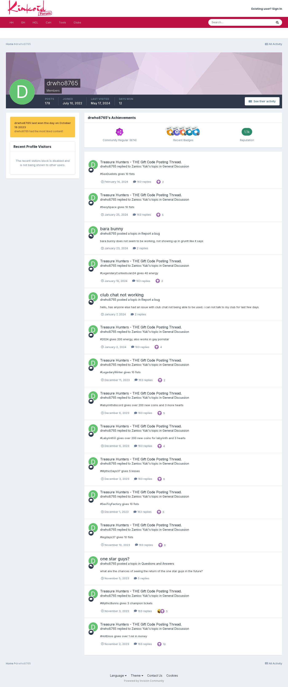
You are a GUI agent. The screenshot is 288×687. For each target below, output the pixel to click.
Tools (62, 22)
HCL (35, 22)
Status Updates (257, 22)
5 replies (143, 578)
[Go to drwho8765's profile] (93, 164)
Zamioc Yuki (140, 166)
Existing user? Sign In (266, 8)
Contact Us (154, 675)
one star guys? (114, 558)
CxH (48, 22)
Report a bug (150, 233)
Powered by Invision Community (144, 680)
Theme (136, 675)
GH (23, 22)
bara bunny (111, 228)
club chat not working (122, 294)
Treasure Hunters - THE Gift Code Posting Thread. (141, 162)
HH (11, 22)
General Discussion (176, 166)
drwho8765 (108, 166)
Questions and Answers (157, 563)
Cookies (172, 675)
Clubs (77, 22)
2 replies (142, 248)
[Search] (277, 22)
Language (117, 675)
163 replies (143, 181)
